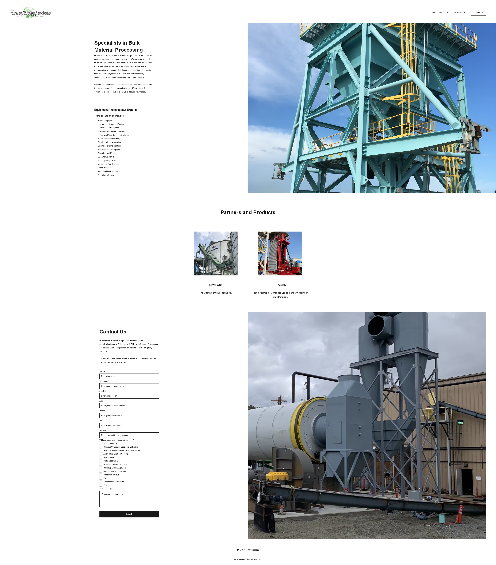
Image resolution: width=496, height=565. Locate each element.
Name (102, 371)
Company (103, 381)
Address (103, 401)
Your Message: (105, 489)
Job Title (102, 391)
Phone (102, 411)
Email (101, 420)
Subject (102, 430)
